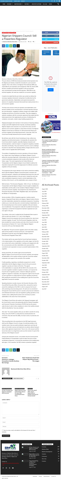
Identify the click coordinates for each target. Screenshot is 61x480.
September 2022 (45, 250)
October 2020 (45, 260)
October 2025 (45, 212)
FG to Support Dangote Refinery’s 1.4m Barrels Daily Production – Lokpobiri (50, 141)
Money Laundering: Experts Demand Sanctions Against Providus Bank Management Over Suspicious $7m (50, 151)
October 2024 (45, 241)
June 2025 (44, 222)
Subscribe (55, 42)
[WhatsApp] (10, 45)
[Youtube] (59, 1)
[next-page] (38, 378)
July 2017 (44, 289)
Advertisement (47, 476)
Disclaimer (35, 476)
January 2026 (45, 205)
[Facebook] (52, 1)
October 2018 (45, 272)
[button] (58, 4)
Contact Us (53, 476)
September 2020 (45, 262)
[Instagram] (54, 1)
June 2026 (44, 193)
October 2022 (45, 248)
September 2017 (45, 284)
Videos (50, 4)
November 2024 (45, 239)
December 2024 (45, 236)
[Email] (18, 45)
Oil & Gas (45, 4)
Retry (50, 89)
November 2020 (45, 258)
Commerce (30, 388)
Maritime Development (6, 388)
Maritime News (18, 4)
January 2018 (45, 277)
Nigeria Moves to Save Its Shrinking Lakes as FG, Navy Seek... (34, 455)
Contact (23, 1)
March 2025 (44, 229)
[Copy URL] (21, 45)
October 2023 (45, 243)
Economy (9, 4)
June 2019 (44, 265)
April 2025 (44, 227)
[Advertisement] (30, 18)
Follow (56, 35)
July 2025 (44, 220)
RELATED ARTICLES (7, 378)
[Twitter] (57, 1)
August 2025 (45, 217)
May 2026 (44, 196)
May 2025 (44, 224)
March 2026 (44, 201)
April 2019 (44, 267)
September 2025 (45, 215)
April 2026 (44, 198)
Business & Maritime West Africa (10, 41)
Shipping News (12, 32)
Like (57, 32)
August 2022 (45, 253)
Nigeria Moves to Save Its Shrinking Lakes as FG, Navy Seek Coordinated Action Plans (20, 393)
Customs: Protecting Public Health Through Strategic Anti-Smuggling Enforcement (50, 162)
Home (4, 4)
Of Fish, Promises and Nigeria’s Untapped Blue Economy (7, 392)
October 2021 (45, 255)
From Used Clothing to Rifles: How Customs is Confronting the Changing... (33, 463)
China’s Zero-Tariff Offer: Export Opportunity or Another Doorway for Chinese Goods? (33, 393)
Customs (44, 454)
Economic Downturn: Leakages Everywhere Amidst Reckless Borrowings (10, 360)
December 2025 (45, 208)
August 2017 (45, 286)
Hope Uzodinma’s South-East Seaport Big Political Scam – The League (30, 359)
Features (27, 4)
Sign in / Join (17, 1)
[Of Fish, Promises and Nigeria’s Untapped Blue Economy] (7, 385)
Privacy (40, 476)
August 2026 (45, 189)
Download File (46, 52)
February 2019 (45, 270)
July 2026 (44, 191)
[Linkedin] (14, 45)
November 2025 (45, 210)
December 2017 (45, 279)
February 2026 (45, 203)
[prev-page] (36, 378)
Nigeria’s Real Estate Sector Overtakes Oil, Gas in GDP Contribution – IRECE (48, 171)
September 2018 (45, 274)
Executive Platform (36, 4)
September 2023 (45, 246)
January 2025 (45, 234)
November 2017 (45, 281)
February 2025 (45, 231)
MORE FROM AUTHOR (18, 378)
